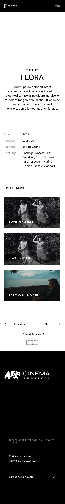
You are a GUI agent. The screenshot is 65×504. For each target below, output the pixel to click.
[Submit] (54, 477)
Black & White (20, 258)
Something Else (21, 222)
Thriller (32, 70)
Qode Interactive (29, 440)
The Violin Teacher (23, 295)
